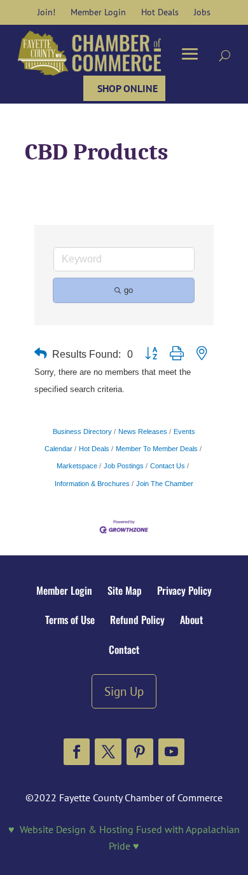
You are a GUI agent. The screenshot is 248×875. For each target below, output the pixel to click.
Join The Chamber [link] (164, 483)
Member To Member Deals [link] (157, 448)
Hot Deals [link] (94, 448)
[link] (46, 12)
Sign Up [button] (124, 691)
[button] (77, 751)
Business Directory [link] (82, 431)
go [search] (128, 290)
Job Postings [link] (124, 466)
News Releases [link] (142, 431)
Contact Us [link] (167, 466)
